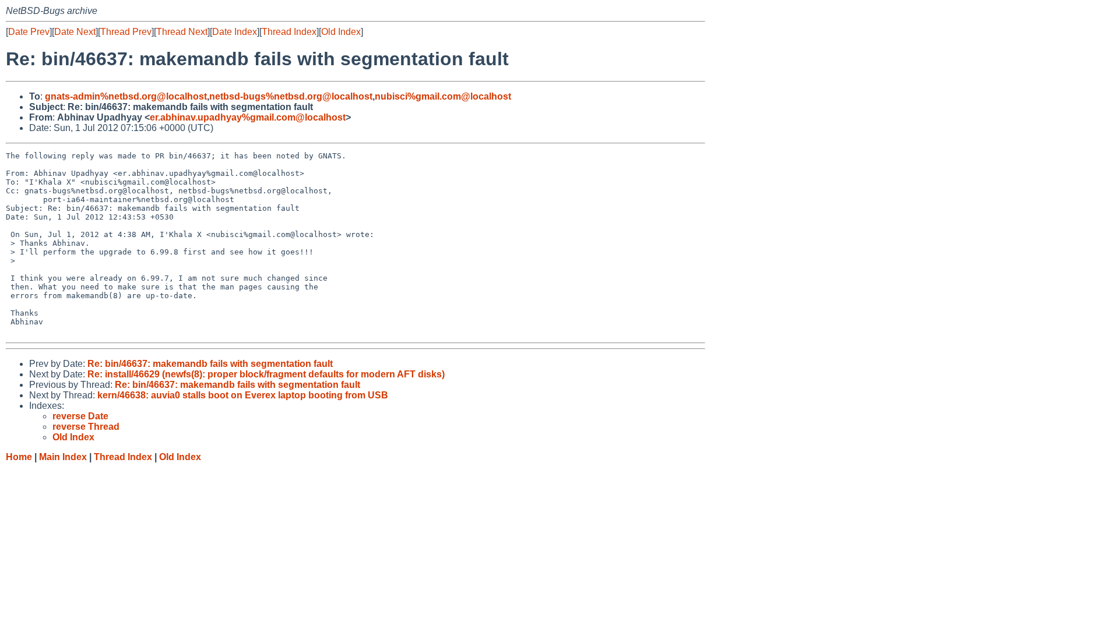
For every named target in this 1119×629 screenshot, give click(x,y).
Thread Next (181, 32)
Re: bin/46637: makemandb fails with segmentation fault (210, 364)
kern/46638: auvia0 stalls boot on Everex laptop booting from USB (242, 395)
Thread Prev (126, 32)
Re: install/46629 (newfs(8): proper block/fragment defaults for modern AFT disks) (266, 374)
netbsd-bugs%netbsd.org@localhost (290, 96)
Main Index (63, 457)
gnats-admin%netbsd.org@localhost (126, 96)
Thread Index (289, 32)
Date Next (75, 32)
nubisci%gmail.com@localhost (443, 96)
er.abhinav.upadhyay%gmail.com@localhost (248, 117)
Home (19, 457)
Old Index (341, 32)
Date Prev (29, 32)
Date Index (234, 32)
